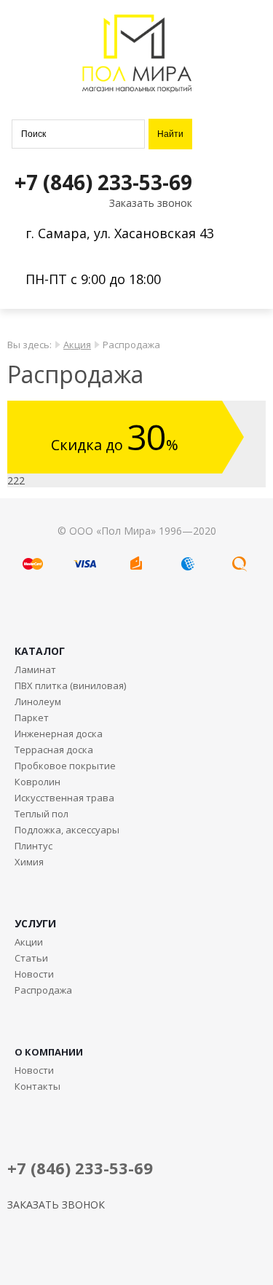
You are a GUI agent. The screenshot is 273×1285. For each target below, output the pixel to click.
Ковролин (37, 781)
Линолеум (38, 701)
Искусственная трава (64, 797)
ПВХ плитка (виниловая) (70, 685)
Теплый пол (41, 813)
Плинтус (33, 845)
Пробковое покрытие (65, 765)
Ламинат (35, 669)
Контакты (37, 1086)
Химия (29, 861)
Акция (77, 344)
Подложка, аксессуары (67, 829)
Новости (34, 974)
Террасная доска (54, 749)
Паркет (32, 717)
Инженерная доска (59, 733)
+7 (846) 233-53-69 (103, 182)
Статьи (31, 957)
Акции (29, 941)
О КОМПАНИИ (49, 1051)
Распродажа (43, 990)
